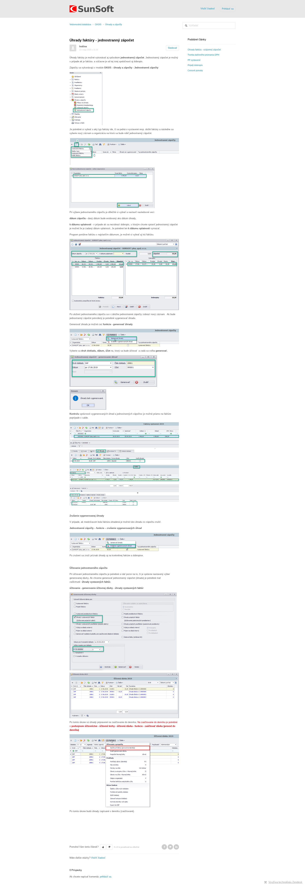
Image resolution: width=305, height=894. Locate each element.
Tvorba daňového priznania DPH (203, 55)
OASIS (98, 24)
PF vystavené (194, 60)
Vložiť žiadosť (208, 8)
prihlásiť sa (105, 876)
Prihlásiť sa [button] (228, 8)
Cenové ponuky (195, 70)
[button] (103, 847)
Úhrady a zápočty (113, 24)
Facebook (164, 847)
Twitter (170, 847)
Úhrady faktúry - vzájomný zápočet (204, 49)
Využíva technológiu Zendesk (285, 882)
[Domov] (92, 8)
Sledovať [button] (172, 48)
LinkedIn (176, 847)
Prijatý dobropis (195, 65)
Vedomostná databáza (80, 24)
